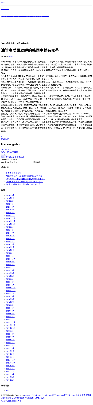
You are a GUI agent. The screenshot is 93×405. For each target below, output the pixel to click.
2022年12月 (11, 322)
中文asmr (56, 395)
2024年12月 (11, 253)
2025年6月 (10, 236)
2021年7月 (10, 371)
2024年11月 (11, 256)
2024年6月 (10, 270)
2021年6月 (10, 374)
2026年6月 (10, 201)
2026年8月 (10, 195)
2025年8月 (10, 230)
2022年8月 (10, 334)
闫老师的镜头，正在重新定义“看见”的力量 (24, 176)
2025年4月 (10, 242)
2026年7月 (10, 198)
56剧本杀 (21, 398)
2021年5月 (10, 377)
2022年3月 (10, 348)
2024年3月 (10, 279)
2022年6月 (10, 340)
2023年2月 (10, 317)
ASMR (35, 395)
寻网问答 (79, 395)
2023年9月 (10, 296)
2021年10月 (11, 363)
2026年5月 (10, 204)
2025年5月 (10, 239)
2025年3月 (10, 244)
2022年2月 (10, 351)
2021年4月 (10, 380)
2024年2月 (10, 282)
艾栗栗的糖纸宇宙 (13, 173)
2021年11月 (11, 360)
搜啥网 (8, 398)
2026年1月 (10, 216)
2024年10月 (11, 259)
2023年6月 (10, 305)
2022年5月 (10, 343)
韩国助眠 (5, 139)
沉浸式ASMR (39, 398)
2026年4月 (10, 207)
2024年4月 (10, 276)
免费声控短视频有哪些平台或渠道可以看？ (24, 182)
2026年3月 (10, 210)
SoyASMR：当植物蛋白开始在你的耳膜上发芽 (25, 179)
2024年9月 (10, 262)
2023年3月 (10, 314)
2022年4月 (10, 345)
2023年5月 (10, 308)
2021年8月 (10, 369)
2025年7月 (10, 233)
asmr (3, 2)
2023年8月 (10, 299)
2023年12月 (11, 288)
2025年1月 (10, 250)
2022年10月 (11, 328)
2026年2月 (10, 213)
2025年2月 (10, 247)
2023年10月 (11, 293)
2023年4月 (10, 311)
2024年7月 (10, 268)
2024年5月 (10, 273)
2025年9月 (10, 227)
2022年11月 (11, 325)
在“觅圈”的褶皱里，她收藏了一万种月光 (23, 184)
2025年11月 (11, 221)
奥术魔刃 (29, 398)
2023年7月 (10, 302)
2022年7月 (10, 337)
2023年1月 (10, 319)
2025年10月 (11, 224)
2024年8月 (10, 265)
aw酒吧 (14, 398)
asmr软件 (64, 395)
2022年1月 (10, 354)
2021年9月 (10, 366)
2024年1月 (10, 285)
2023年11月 (11, 291)
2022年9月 (10, 331)
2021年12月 (11, 357)
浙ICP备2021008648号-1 (11, 401)
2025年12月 (11, 218)
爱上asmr (72, 395)
